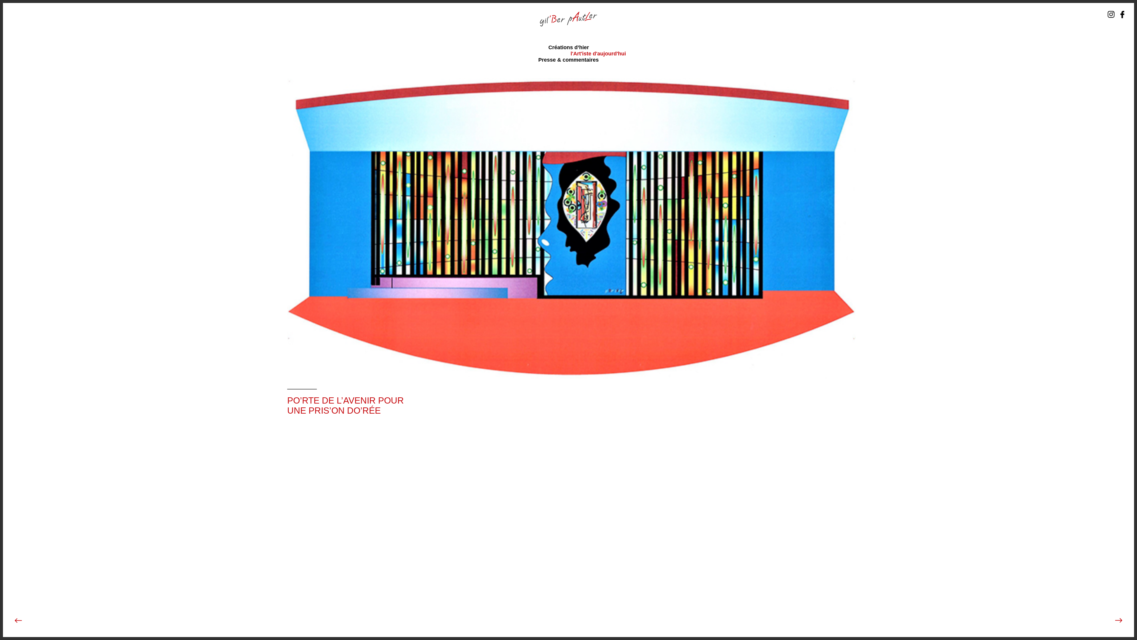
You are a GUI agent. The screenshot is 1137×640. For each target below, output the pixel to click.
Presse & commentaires (568, 60)
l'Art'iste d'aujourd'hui (598, 54)
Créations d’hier (568, 47)
